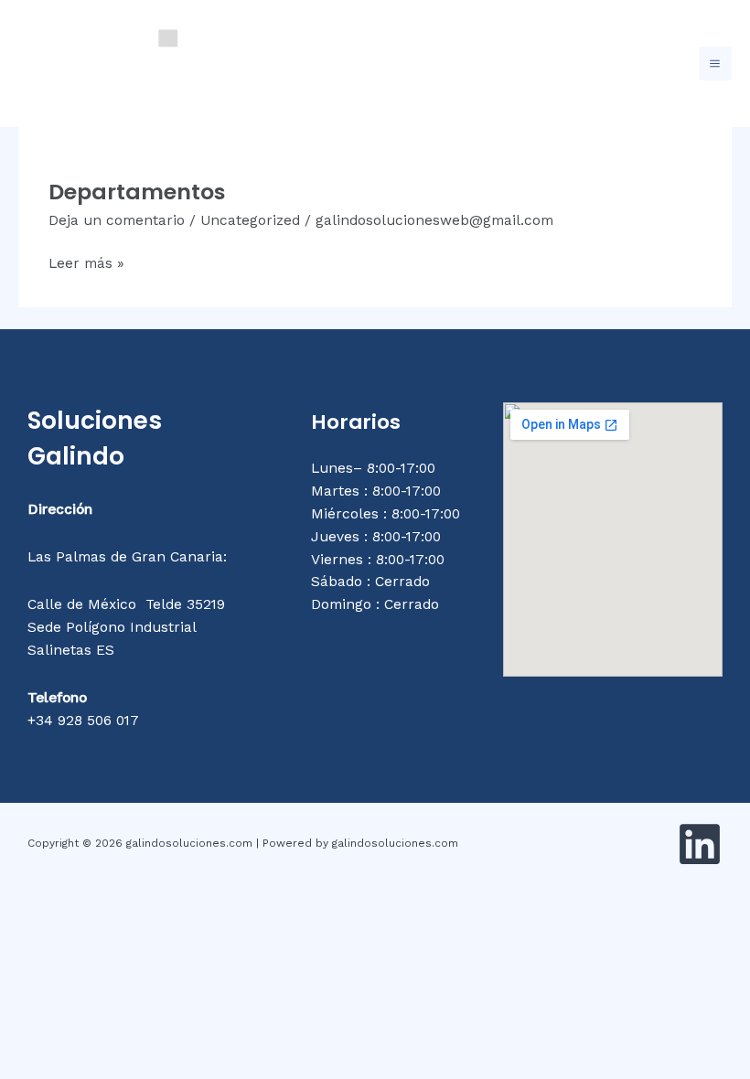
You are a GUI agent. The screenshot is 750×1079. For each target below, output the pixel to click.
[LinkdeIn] (700, 844)
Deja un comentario (116, 220)
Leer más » (86, 262)
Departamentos (137, 191)
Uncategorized (250, 220)
